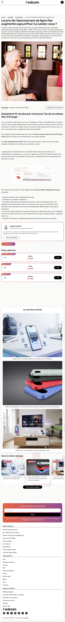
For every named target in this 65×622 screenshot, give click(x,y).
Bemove (27, 618)
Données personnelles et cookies (13, 595)
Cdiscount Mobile (8, 571)
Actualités (10, 17)
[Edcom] (32, 2)
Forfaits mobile (8, 244)
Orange (5, 565)
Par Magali (4, 107)
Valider (32, 514)
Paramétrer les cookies (10, 597)
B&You (5, 579)
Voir (58, 257)
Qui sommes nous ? (9, 600)
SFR (4, 568)
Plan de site (6, 606)
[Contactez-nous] (62, 2)
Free (4, 559)
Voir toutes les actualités (32, 487)
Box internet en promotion (11, 532)
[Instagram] (19, 613)
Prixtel (5, 573)
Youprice (5, 585)
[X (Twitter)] (22, 613)
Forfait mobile (19, 17)
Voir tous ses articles (11, 237)
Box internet (6, 544)
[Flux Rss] (26, 613)
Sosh (4, 582)
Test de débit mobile (9, 549)
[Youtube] (15, 613)
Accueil (3, 17)
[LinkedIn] (7, 613)
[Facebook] (11, 613)
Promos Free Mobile (9, 538)
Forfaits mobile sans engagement (13, 535)
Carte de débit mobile (10, 552)
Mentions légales (8, 592)
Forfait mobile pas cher (10, 529)
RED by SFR (6, 576)
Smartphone (6, 547)
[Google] (4, 613)
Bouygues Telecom (9, 562)
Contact (5, 603)
